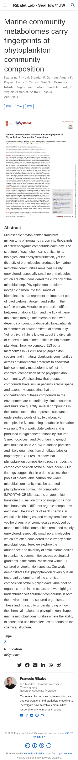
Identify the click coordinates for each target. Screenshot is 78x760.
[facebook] (27, 665)
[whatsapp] (51, 665)
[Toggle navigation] (5, 5)
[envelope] (35, 665)
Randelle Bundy (57, 87)
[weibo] (59, 665)
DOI (29, 106)
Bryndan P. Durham (44, 77)
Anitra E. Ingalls (41, 91)
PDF (8, 106)
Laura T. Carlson (28, 82)
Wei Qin (46, 82)
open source (65, 753)
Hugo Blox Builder (34, 753)
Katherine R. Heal (16, 77)
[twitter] (19, 665)
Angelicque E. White (30, 87)
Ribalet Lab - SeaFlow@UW (39, 5)
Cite (19, 106)
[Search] (73, 5)
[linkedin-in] (43, 665)
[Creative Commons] (39, 745)
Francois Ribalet (33, 678)
